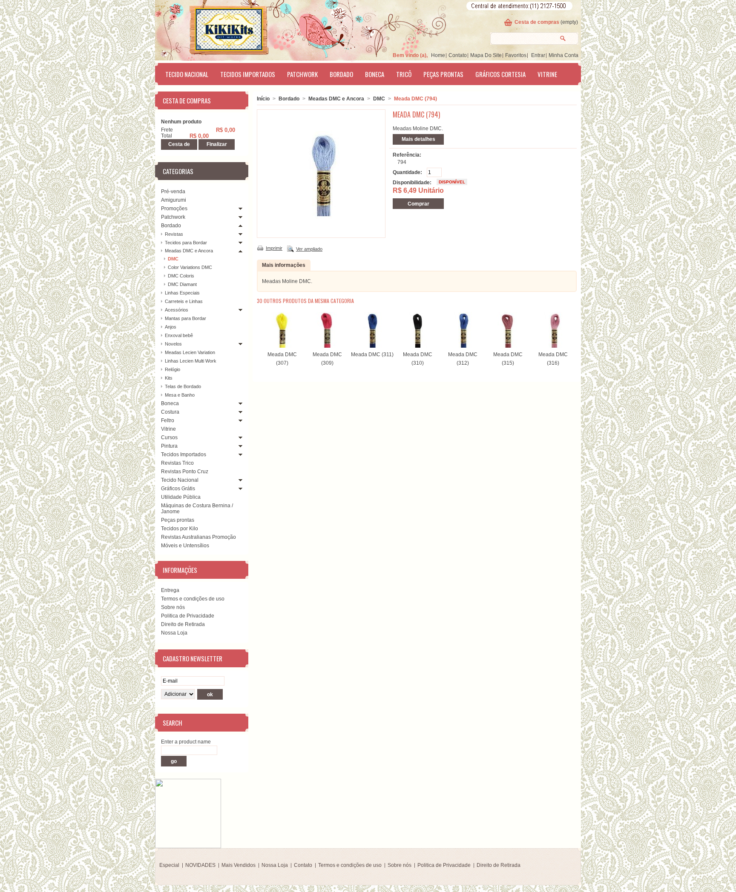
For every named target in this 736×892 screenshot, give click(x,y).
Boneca (374, 74)
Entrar (538, 55)
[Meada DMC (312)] (462, 346)
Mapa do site (486, 55)
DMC (173, 258)
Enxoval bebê (179, 335)
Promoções (174, 209)
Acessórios (176, 309)
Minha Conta (563, 55)
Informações (180, 570)
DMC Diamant (182, 284)
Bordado (341, 74)
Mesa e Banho (180, 394)
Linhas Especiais (182, 292)
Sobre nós (173, 607)
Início (263, 99)
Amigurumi (173, 200)
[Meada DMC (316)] (553, 346)
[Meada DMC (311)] (372, 346)
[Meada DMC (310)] (417, 346)
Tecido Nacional (186, 74)
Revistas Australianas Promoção (198, 537)
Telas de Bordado (183, 386)
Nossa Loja (174, 633)
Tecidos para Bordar (186, 242)
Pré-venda (173, 191)
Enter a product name (186, 742)
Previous (259, 328)
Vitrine (547, 74)
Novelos (173, 343)
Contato (457, 55)
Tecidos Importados (247, 74)
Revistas (174, 234)
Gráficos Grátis (178, 489)
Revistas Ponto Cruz (184, 472)
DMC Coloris (181, 275)
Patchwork (302, 74)
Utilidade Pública (181, 497)
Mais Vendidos (238, 865)
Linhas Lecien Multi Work (190, 360)
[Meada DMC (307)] (282, 346)
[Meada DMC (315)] (508, 346)
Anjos (170, 326)
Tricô (403, 74)
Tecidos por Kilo (179, 529)
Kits (168, 377)
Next (570, 328)
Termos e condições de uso (192, 599)
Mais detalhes (418, 139)
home (438, 55)
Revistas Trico (177, 463)
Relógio (172, 369)
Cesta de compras (537, 22)
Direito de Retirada (183, 624)
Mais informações (283, 265)
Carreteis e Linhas (184, 301)
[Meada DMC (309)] (327, 346)
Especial (169, 865)
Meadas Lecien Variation (190, 352)
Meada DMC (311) (372, 354)
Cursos (169, 437)
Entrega (170, 590)
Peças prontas (443, 74)
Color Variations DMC (190, 267)
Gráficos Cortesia (500, 74)
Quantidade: (407, 172)
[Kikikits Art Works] (217, 28)
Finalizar (217, 144)
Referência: (407, 155)
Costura (170, 412)
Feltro (167, 420)
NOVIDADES (200, 865)
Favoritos (515, 55)
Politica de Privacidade (187, 616)
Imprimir (274, 248)
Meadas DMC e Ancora (189, 250)
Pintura (169, 446)
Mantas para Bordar (185, 318)
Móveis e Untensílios (185, 546)
